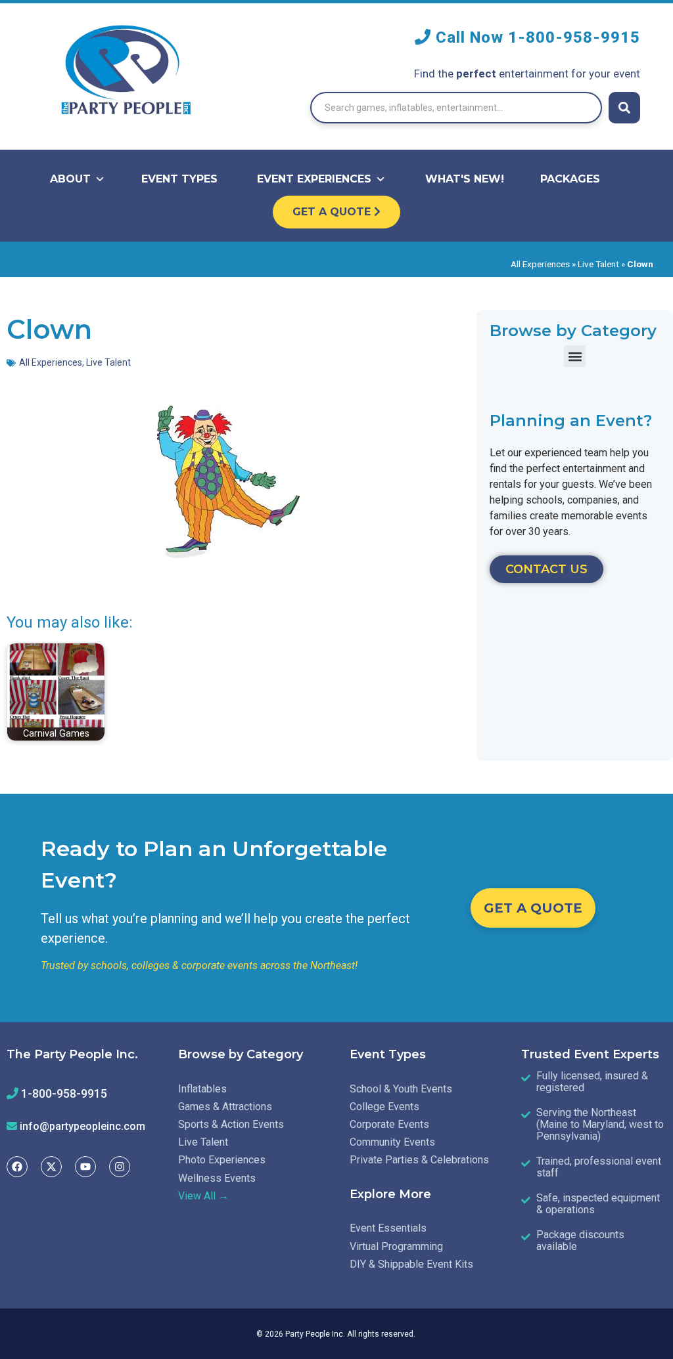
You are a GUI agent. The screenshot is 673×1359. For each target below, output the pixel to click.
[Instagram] (119, 1166)
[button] (575, 356)
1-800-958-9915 (574, 37)
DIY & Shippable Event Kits (411, 1264)
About (70, 179)
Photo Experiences (222, 1160)
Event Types (179, 179)
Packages (570, 179)
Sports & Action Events (231, 1124)
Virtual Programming (396, 1246)
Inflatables (202, 1089)
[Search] (624, 107)
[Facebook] (17, 1166)
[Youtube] (85, 1166)
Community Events (392, 1142)
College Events (384, 1106)
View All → (203, 1196)
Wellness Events (217, 1178)
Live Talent (598, 264)
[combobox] (456, 107)
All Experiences (540, 264)
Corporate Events (389, 1124)
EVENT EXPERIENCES (314, 179)
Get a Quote (333, 211)
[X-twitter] (51, 1166)
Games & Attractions (225, 1106)
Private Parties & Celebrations (419, 1160)
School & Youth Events (401, 1089)
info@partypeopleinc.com (82, 1126)
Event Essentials (388, 1228)
